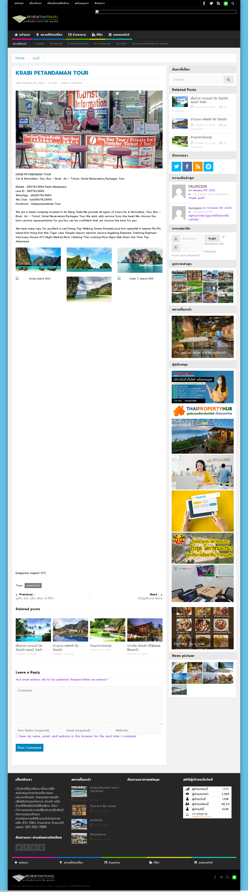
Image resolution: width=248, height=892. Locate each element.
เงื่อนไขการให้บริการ (58, 3)
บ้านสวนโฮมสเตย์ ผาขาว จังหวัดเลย (104, 789)
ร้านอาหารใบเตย (100, 645)
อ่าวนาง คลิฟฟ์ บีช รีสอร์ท (65, 647)
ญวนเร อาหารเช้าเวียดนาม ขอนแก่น (117, 43)
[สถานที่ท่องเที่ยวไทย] (35, 19)
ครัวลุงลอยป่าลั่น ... (204, 212)
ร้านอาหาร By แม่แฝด (103, 806)
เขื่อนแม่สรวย (98, 834)
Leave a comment (71, 83)
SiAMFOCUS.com (201, 816)
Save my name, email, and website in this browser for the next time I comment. (78, 736)
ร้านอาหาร (79, 35)
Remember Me (214, 244)
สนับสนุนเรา (82, 3)
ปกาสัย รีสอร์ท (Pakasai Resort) (143, 647)
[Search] (229, 79)
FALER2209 (198, 186)
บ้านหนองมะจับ (70, 43)
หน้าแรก (19, 3)
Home (20, 58)
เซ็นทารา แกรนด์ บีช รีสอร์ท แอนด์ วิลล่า (29, 647)
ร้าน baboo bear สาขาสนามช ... (212, 194)
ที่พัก (99, 35)
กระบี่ (36, 58)
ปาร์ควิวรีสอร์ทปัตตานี (189, 352)
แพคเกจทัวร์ (121, 35)
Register (211, 251)
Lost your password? (187, 255)
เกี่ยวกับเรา (35, 3)
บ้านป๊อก (89, 43)
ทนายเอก (195, 208)
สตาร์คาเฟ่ (182, 642)
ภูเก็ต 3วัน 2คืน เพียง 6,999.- (35, 596)
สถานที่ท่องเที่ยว (51, 35)
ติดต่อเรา (99, 3)
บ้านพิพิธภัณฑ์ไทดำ (45, 43)
